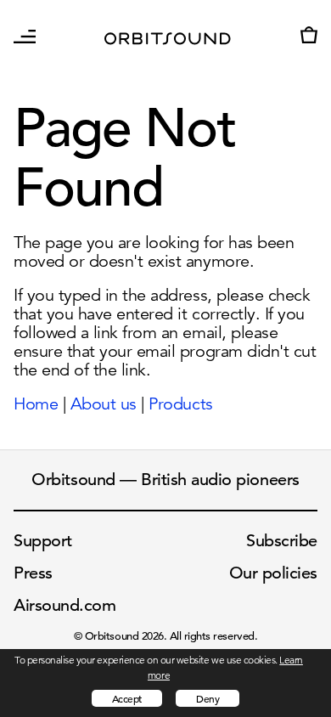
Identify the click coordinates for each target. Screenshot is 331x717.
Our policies (273, 573)
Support (43, 540)
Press (33, 573)
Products (180, 404)
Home (36, 404)
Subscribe (281, 540)
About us (103, 404)
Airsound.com (64, 605)
